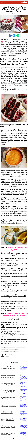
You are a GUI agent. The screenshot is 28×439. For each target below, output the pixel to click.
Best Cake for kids (5, 351)
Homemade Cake (13, 351)
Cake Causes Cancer (20, 347)
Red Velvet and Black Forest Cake (8, 347)
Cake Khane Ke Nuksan (14, 349)
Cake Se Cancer (5, 349)
